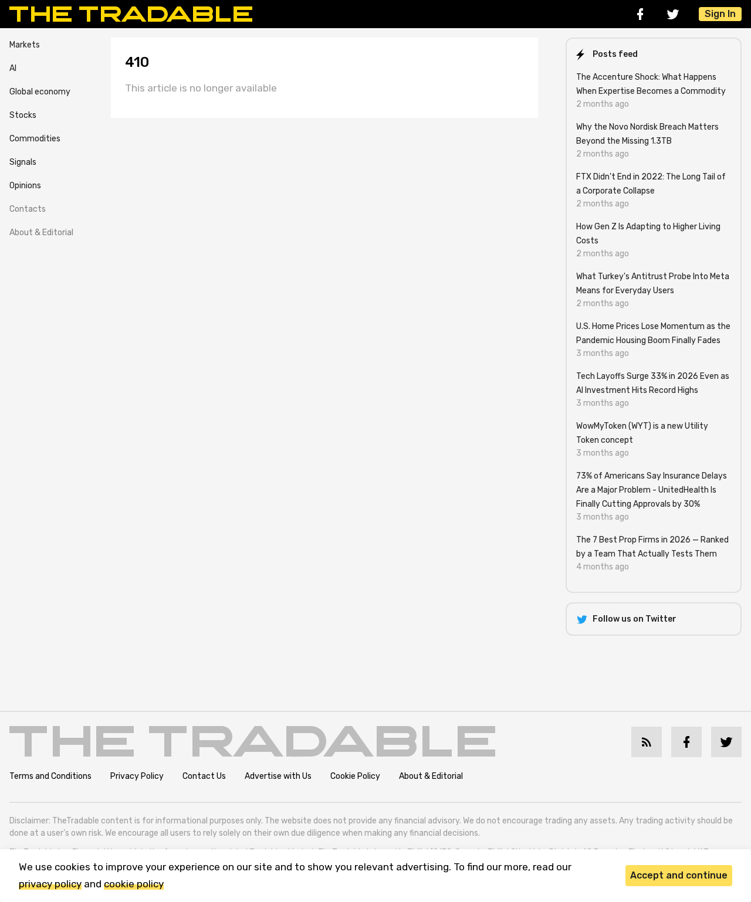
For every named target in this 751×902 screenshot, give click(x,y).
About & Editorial (41, 233)
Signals (22, 162)
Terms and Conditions (50, 776)
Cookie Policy (355, 776)
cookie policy (134, 884)
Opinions (25, 186)
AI (12, 68)
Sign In (720, 13)
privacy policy (50, 884)
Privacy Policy (137, 776)
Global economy (39, 92)
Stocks (22, 115)
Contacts (27, 209)
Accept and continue (679, 875)
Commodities (34, 139)
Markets (24, 45)
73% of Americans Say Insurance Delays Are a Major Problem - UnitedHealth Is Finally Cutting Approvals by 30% (651, 490)
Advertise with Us (278, 776)
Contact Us (204, 776)
